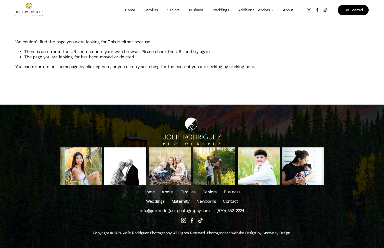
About (288, 10)
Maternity (181, 201)
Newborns (206, 201)
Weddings (220, 10)
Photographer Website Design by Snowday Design (248, 233)
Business (196, 10)
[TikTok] (325, 10)
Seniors (173, 10)
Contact (230, 201)
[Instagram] (309, 10)
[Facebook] (317, 10)
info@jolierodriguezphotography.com (175, 210)
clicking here (98, 66)
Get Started (353, 10)
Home (130, 10)
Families (151, 10)
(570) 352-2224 (230, 210)
